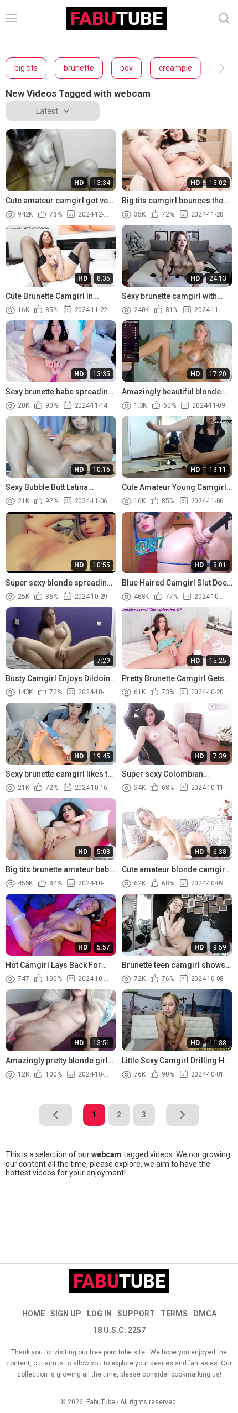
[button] (211, 68)
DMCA (204, 1313)
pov (126, 68)
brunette (79, 68)
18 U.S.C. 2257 (119, 1330)
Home (33, 1313)
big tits (26, 68)
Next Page (182, 1115)
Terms (174, 1313)
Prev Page (55, 1115)
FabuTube (100, 1402)
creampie (175, 68)
